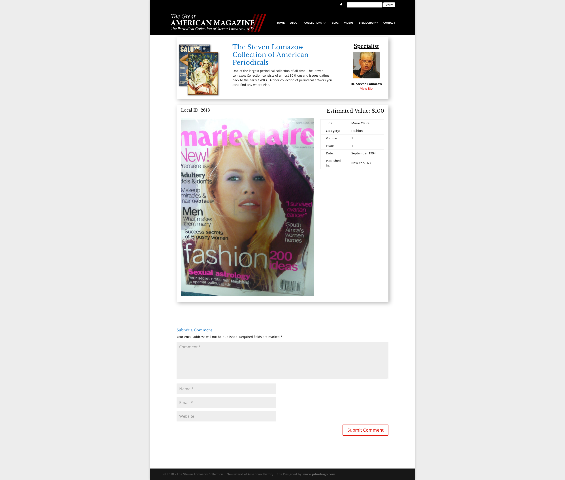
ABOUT (294, 22)
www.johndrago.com (319, 474)
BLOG (335, 22)
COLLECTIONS (313, 22)
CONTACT (389, 22)
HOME (281, 22)
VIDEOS (348, 22)
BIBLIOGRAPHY (368, 22)
